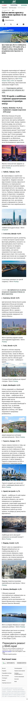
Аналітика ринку (12, 7)
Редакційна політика (6, 673)
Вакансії (4, 680)
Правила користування (19, 670)
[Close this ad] (27, 699)
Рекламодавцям (18, 668)
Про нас (4, 668)
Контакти (16, 679)
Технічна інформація (19, 676)
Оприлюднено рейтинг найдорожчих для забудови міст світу (13, 90)
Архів (15, 681)
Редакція (4, 670)
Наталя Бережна (9, 20)
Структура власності (6, 682)
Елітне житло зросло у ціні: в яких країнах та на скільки (22, 7)
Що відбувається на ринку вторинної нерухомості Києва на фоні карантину (14, 292)
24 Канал (4, 5)
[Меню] (3, 2)
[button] (4, 24)
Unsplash (5, 230)
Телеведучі (4, 678)
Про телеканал (5, 675)
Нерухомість (5, 7)
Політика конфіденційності (18, 674)
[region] (14, 704)
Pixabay (8, 168)
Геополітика (13, 5)
